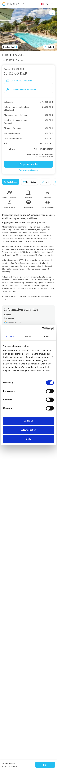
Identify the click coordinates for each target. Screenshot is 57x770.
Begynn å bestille (28, 164)
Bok (45, 764)
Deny (28, 439)
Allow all (28, 421)
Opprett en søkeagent (28, 170)
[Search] (47, 4)
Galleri (50, 47)
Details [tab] (28, 336)
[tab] (10, 182)
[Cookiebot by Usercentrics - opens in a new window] (42, 329)
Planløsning (8, 47)
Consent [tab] (10, 336)
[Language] (42, 4)
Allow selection (28, 430)
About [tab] (47, 336)
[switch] (50, 391)
